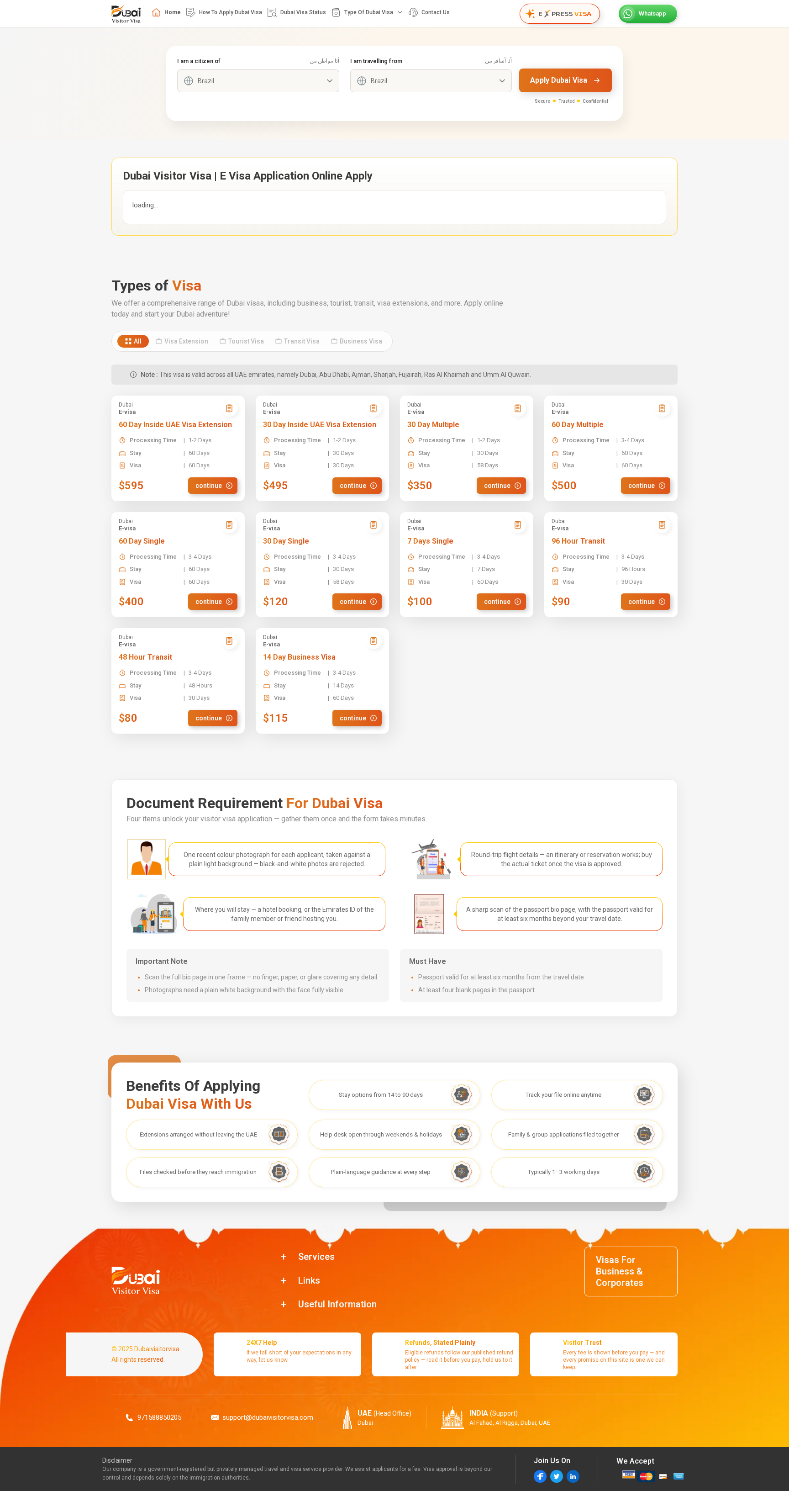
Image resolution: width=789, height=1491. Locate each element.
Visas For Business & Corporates (619, 1271)
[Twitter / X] (556, 1476)
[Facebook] (540, 1476)
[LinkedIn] (573, 1476)
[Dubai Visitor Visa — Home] (126, 14)
